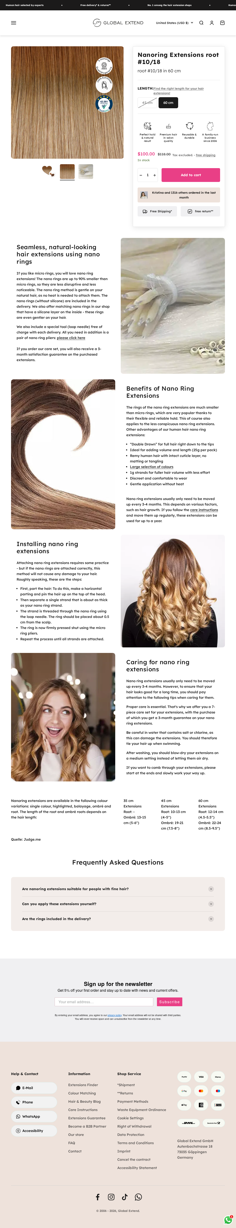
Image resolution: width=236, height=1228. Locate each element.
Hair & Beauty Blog (84, 1101)
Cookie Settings (130, 1118)
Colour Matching (82, 1093)
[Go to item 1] (48, 172)
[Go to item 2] (67, 172)
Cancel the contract (133, 1159)
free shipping (205, 155)
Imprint (123, 1151)
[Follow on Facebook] (98, 1197)
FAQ (71, 1143)
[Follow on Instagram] (111, 1197)
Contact (75, 1151)
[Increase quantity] (155, 175)
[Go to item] (85, 172)
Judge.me (32, 839)
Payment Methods (132, 1101)
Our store (76, 1134)
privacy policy (114, 1015)
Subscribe (169, 1002)
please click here (71, 338)
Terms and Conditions (135, 1143)
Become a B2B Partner (87, 1126)
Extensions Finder (83, 1085)
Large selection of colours (151, 467)
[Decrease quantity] (141, 175)
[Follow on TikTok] (125, 1197)
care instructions (204, 510)
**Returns (125, 1093)
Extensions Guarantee (87, 1118)
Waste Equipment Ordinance (141, 1110)
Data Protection (130, 1134)
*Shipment (126, 1085)
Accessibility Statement (137, 1168)
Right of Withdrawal (134, 1126)
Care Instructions (82, 1110)
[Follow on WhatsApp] (138, 1197)
